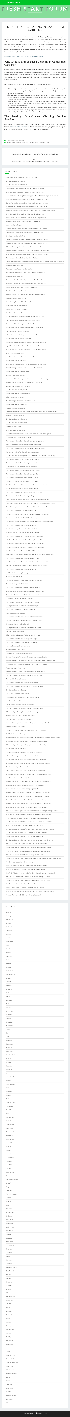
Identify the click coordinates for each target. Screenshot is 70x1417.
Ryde (7, 1205)
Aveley (8, 1377)
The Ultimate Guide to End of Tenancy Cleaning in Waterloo (24, 536)
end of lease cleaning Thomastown (17, 701)
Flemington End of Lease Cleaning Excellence (20, 269)
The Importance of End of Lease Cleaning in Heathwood (23, 628)
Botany (8, 1318)
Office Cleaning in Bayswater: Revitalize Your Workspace (23, 635)
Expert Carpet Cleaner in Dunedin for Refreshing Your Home (24, 232)
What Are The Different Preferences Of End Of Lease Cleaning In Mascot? (28, 814)
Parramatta (9, 1070)
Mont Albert (9, 1220)
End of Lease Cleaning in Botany (16, 690)
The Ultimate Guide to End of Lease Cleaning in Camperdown (25, 441)
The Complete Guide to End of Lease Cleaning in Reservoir (24, 580)
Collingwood (10, 1157)
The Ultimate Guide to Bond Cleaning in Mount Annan (22, 683)
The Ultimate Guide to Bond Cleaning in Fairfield (21, 525)
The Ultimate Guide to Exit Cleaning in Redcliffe (20, 609)
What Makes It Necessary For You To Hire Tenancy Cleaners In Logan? (27, 800)
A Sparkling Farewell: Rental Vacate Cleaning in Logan (22, 488)
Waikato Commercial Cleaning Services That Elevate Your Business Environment (31, 210)
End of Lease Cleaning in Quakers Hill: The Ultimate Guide (24, 752)
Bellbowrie (9, 1026)
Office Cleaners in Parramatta (15, 397)
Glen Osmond (10, 1139)
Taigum (8, 1168)
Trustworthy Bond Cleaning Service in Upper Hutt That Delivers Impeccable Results (32, 196)
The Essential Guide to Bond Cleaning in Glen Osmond (22, 459)
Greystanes (9, 1135)
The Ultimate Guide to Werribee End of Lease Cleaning (23, 587)
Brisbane (8, 963)
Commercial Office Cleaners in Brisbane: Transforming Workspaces (26, 664)
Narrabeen (9, 1399)
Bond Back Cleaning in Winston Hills (17, 767)
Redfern (8, 1058)
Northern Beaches (11, 1267)
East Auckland (10, 974)
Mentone (8, 1333)
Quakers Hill (9, 1344)
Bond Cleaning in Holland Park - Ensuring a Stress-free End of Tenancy (27, 796)
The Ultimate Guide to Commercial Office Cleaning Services (24, 686)
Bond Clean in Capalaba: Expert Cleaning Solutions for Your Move (26, 364)
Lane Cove (9, 1384)
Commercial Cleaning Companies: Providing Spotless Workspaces (26, 741)
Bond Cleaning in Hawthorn (14, 265)
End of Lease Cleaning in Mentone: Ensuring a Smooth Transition (26, 730)
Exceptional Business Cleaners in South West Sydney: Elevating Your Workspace (30, 503)
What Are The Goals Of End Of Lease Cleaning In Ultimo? (23, 895)
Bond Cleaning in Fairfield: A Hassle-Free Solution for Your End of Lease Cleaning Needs (33, 737)
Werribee (8, 1095)
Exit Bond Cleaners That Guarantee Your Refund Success (23, 320)
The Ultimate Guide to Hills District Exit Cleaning (21, 518)
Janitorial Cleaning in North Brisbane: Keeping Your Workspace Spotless (28, 723)
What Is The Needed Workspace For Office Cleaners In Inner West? (26, 844)
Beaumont (9, 934)
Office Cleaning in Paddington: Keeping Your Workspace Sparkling (26, 745)
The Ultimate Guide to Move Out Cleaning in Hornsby (22, 602)
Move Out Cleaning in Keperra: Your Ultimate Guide (21, 529)
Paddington (9, 1340)
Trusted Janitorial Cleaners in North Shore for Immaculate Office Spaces (28, 434)
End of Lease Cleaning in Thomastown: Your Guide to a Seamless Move (27, 485)
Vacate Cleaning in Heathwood (15, 726)
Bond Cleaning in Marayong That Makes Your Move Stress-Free (25, 214)
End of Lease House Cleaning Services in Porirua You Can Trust (25, 316)
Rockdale (9, 1392)
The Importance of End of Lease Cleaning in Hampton (22, 606)
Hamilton (9, 949)
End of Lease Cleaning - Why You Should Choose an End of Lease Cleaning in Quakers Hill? (33, 858)
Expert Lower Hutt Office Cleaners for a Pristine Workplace (24, 346)
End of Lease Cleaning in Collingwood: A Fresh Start (22, 481)
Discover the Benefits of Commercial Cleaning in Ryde (22, 532)
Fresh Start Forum (12, 2)
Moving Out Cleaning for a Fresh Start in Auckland (21, 287)
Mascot (8, 1381)
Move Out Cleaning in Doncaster (16, 298)
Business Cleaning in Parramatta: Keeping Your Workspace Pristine (26, 657)
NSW (7, 1088)
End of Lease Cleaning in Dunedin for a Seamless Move (22, 357)
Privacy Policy (42, 1413)
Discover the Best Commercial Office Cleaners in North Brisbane (26, 595)
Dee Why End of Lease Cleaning (15, 734)
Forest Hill (9, 1165)
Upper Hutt (9, 941)
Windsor (8, 1322)
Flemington (9, 1018)
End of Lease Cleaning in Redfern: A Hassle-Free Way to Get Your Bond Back (29, 822)
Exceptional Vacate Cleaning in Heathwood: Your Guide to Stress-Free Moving (30, 554)
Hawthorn (9, 1015)
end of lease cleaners (13, 142)
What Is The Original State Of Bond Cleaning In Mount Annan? (25, 825)
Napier (8, 960)
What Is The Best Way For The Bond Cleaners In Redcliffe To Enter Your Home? (30, 891)
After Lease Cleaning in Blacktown (16, 305)
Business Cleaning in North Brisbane (17, 584)
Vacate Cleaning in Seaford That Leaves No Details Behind (24, 368)
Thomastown (10, 1161)
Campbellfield (10, 1355)
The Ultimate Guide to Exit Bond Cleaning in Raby (21, 510)
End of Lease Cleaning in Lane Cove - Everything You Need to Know (26, 833)
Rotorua (8, 912)
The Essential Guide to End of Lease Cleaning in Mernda (23, 470)
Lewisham (9, 1238)
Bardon (8, 1004)
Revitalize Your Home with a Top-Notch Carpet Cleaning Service (25, 272)
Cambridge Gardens (12, 140)
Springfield (9, 1366)
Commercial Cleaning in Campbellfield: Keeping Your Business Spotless (28, 763)
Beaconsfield (10, 1212)
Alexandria (9, 1143)
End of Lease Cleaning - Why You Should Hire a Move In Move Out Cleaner (28, 880)
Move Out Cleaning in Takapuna (15, 613)
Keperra (8, 1201)
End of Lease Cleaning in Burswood (16, 313)
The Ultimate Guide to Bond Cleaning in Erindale (21, 569)
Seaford (8, 982)
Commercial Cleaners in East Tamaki (17, 624)
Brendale (8, 1110)
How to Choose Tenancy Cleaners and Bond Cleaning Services (25, 887)
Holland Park (10, 1329)
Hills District (10, 1370)
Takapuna (9, 1263)
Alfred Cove (9, 1304)
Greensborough (11, 1395)
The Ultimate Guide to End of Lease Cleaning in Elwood (23, 474)
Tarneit (8, 1037)
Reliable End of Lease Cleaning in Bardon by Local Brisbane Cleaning (27, 254)
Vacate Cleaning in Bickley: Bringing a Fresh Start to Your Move (25, 671)
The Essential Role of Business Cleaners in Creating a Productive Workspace (29, 521)
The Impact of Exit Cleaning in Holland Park (19, 719)
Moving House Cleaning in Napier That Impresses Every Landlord (26, 218)
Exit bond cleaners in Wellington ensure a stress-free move (24, 335)
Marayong (9, 956)
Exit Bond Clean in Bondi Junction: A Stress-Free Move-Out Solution (27, 565)
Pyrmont (8, 1080)
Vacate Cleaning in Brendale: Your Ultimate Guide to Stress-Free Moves (28, 507)
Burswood (9, 1048)
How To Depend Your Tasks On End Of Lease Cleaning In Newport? (26, 866)
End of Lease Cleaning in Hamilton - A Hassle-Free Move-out (24, 836)
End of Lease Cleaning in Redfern (16, 748)
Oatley (8, 1351)
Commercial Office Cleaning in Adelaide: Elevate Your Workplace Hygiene (28, 379)
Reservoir (9, 1249)
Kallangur (9, 1286)
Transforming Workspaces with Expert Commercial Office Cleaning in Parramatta (31, 412)
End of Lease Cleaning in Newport (16, 185)
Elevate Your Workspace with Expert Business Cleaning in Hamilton (27, 203)
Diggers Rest (10, 1172)
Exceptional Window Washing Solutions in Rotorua (21, 177)
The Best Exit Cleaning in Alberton (16, 679)
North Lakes (9, 927)
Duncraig (8, 1289)
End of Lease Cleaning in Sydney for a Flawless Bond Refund (24, 327)
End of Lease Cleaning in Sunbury (16, 181)
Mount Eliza (9, 1231)
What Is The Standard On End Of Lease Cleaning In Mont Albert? (26, 869)
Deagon (8, 967)
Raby (7, 1187)
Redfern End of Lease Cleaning (15, 353)
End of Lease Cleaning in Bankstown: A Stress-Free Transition (25, 547)
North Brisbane (10, 971)
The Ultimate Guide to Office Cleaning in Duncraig (21, 642)
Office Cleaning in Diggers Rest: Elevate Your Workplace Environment (27, 499)
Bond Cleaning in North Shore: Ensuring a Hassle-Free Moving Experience (28, 781)
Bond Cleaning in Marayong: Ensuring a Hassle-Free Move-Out (25, 591)
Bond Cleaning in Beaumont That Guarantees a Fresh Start (24, 382)
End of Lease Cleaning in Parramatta (17, 371)
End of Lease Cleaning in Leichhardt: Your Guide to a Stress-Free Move (27, 514)
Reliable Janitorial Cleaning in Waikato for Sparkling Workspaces (26, 349)
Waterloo (9, 1209)
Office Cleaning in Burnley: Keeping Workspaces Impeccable (24, 712)
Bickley (8, 1307)
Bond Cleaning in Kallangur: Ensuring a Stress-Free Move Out (25, 785)
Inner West (9, 1242)
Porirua (8, 1007)
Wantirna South (11, 1055)
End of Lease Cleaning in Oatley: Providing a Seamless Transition (26, 759)
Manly (8, 996)
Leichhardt (9, 1190)
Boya (7, 1113)
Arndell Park (9, 1227)
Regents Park (10, 1388)
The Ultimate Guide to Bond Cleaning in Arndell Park (22, 558)
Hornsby (8, 1256)
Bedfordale (9, 1300)
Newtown (9, 1091)
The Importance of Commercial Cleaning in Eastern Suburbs (24, 708)
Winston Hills (10, 1359)
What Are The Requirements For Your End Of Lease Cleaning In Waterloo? (28, 877)
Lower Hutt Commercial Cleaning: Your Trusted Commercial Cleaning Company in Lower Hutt (35, 262)
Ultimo (8, 1403)
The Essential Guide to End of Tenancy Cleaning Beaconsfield (25, 543)
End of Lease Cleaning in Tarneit (16, 291)
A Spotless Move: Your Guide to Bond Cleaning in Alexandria (24, 540)
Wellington (9, 1051)
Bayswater (9, 1282)
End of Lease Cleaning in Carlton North (18, 393)
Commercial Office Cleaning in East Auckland (20, 324)
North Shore (10, 1121)
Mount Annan (10, 1117)
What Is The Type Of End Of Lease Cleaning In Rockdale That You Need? (28, 851)
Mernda (8, 1150)
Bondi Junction (10, 1132)
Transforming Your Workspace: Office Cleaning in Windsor (23, 697)
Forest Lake (9, 1106)
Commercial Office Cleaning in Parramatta (19, 437)
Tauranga (9, 930)
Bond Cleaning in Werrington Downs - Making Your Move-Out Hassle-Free (28, 803)
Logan (8, 1029)
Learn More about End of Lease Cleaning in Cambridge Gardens (23, 56)
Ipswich (8, 1275)
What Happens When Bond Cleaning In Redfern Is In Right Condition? (27, 818)
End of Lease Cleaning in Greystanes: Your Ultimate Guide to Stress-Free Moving (30, 456)
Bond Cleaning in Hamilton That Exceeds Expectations (23, 221)
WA (7, 1293)
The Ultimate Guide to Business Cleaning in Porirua (22, 258)
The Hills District (11, 1194)
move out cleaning (28, 142)
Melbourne (9, 919)
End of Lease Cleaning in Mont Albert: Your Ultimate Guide (24, 551)
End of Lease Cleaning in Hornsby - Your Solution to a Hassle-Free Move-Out (29, 840)
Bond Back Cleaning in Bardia (15, 415)
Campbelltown (10, 1102)
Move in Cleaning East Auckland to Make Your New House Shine (25, 294)
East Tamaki (10, 1271)
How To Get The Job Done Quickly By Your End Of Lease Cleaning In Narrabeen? (30, 873)
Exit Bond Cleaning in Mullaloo (15, 631)
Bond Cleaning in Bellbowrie (15, 276)
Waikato (8, 952)
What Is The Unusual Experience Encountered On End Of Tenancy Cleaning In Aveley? (32, 811)
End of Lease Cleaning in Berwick (16, 360)
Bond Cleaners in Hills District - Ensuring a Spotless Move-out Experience (28, 792)
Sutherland (9, 1128)
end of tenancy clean (42, 142)
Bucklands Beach (11, 1315)
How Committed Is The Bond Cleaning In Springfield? (22, 789)
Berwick (8, 1062)
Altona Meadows (11, 1077)
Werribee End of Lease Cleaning (15, 408)
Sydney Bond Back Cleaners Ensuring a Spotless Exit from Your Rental (27, 199)
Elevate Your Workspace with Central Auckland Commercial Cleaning (27, 240)
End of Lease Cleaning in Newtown (16, 404)
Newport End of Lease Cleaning (15, 375)
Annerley (8, 1146)
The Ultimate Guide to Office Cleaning (17, 693)
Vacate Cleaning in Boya (13, 426)
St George (9, 1253)
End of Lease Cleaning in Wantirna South (18, 338)
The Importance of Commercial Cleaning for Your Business (24, 675)
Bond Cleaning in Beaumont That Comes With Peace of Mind (24, 192)
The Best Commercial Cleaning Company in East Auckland (24, 620)
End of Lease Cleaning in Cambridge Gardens (35, 28)
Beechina (9, 989)
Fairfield (8, 1198)
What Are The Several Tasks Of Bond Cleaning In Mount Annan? (25, 855)
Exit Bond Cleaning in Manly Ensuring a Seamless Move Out (24, 247)
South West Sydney (12, 1179)
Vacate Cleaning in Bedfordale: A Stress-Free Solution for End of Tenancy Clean (30, 661)
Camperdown (10, 1124)
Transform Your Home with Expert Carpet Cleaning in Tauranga (25, 188)
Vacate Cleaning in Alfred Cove (15, 668)
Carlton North (10, 1084)
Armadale (9, 1000)
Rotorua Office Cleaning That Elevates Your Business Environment (26, 207)
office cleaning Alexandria (14, 576)
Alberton (8, 1311)
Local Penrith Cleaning (18, 127)
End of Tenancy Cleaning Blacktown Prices (19, 653)
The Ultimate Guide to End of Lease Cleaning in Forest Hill (24, 492)
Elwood (8, 1154)
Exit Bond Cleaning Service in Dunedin (17, 331)
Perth (7, 993)
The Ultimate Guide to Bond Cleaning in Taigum (21, 496)
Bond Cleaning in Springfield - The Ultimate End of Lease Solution (26, 807)
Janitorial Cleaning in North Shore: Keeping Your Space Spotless (26, 770)
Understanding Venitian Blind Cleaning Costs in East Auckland (25, 302)
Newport (8, 923)
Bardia (8, 1099)
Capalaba (9, 1066)
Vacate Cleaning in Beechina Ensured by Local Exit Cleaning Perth (26, 243)
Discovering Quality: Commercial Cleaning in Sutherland (23, 445)
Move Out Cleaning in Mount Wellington (18, 646)
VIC (7, 1176)
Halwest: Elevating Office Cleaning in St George (20, 715)
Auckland (8, 985)
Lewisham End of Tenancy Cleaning (17, 573)
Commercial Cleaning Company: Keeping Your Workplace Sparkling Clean (28, 774)
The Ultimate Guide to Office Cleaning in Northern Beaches (24, 617)
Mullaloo (8, 1278)
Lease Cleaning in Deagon (14, 225)
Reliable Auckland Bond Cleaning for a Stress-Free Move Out (24, 280)
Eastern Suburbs (11, 1245)
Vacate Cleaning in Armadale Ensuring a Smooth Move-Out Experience (27, 250)
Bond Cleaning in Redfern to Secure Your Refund (20, 401)
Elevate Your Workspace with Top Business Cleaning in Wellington (26, 342)
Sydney (21, 140)
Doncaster (9, 1040)
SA (6, 1073)
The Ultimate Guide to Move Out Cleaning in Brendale (22, 478)
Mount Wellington (11, 1296)
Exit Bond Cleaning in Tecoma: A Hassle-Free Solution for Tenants (26, 756)
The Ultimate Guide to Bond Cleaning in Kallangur (21, 639)
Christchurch (10, 1022)
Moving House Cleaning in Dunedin (16, 309)
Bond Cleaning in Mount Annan (15, 430)
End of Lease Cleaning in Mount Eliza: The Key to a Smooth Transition (27, 562)
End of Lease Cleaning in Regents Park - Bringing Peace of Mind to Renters (29, 847)
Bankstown (9, 1216)
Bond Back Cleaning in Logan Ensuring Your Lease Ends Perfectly (26, 283)
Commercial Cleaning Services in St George (19, 598)
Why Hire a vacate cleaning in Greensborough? (20, 862)
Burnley (8, 1326)
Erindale (8, 1234)
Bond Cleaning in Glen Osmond (15, 650)
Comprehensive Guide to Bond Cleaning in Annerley (22, 466)
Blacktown (9, 1044)
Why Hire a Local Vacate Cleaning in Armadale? (20, 884)
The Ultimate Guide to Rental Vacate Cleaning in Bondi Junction (26, 448)
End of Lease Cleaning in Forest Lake (17, 419)
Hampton (9, 1260)
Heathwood (9, 1223)
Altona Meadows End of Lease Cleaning (18, 386)
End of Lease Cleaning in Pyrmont (16, 390)
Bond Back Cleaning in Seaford (15, 236)
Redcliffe (8, 1183)
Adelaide (8, 938)
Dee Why (8, 1337)
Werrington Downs (12, 1373)
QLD (7, 1033)
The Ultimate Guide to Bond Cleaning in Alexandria (21, 463)
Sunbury (8, 916)
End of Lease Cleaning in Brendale (16, 423)
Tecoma (8, 1348)
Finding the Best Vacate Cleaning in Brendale (20, 704)
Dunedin (8, 978)
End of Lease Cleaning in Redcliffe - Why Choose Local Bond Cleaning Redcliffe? (30, 829)
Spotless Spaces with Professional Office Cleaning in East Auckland (26, 229)
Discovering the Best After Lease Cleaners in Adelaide (22, 452)
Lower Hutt (9, 1011)
